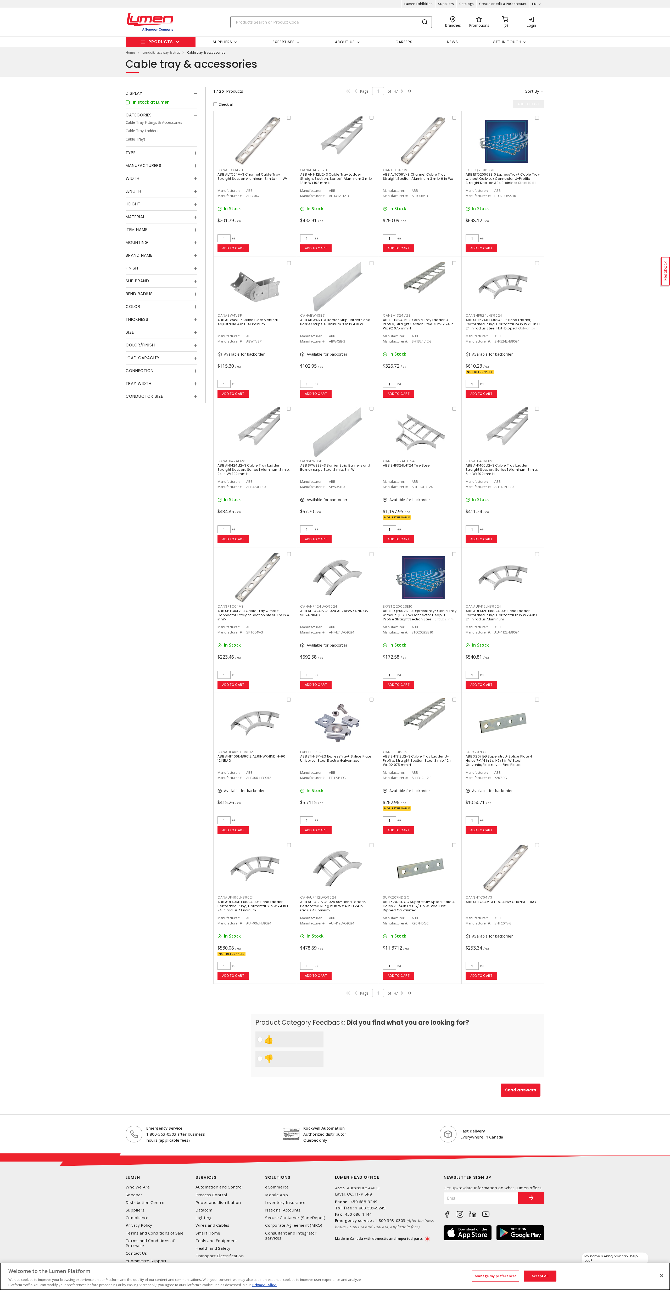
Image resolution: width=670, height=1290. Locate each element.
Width (132, 178)
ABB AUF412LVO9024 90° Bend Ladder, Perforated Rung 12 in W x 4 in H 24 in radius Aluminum (333, 906)
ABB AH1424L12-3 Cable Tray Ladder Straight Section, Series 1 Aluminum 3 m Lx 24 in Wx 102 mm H (253, 469)
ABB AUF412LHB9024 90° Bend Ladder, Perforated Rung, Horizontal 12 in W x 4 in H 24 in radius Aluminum (502, 615)
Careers (403, 41)
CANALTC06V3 (395, 170)
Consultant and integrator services (290, 1236)
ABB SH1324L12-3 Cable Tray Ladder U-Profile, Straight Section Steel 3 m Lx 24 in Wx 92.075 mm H (418, 324)
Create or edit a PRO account (503, 3)
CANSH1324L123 (397, 315)
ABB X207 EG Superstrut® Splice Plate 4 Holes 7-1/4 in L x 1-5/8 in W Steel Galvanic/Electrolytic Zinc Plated (499, 760)
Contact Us (136, 1253)
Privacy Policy (139, 1225)
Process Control (211, 1194)
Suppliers (446, 3)
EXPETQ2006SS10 (481, 170)
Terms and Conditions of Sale (154, 1233)
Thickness (137, 319)
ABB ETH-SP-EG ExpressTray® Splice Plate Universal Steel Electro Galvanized (335, 758)
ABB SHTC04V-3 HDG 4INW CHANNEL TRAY (501, 902)
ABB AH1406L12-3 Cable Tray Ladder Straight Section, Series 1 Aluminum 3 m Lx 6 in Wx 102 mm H (502, 469)
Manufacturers (143, 165)
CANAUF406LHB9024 (235, 897)
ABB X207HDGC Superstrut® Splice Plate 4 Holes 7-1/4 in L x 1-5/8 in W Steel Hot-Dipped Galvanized (419, 906)
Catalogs (466, 3)
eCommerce (277, 1187)
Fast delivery (472, 1131)
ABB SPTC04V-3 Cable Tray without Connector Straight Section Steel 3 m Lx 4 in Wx (253, 615)
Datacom (204, 1210)
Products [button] (160, 41)
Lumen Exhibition (418, 3)
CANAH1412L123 (313, 170)
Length (133, 191)
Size (130, 332)
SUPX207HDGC (396, 897)
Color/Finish (140, 345)
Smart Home (208, 1233)
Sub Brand (137, 281)
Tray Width (139, 383)
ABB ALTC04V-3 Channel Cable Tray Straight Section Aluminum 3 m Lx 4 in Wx (252, 176)
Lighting (204, 1217)
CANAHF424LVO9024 (318, 606)
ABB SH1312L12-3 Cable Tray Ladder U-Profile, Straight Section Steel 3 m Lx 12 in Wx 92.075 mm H (418, 760)
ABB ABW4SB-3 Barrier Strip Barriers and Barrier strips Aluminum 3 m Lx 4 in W (335, 322)
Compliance (137, 1217)
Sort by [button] (532, 91)
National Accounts (282, 1210)
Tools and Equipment (216, 1240)
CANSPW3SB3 (312, 461)
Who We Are (138, 1187)
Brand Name (139, 255)
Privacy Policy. (264, 1284)
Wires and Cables (213, 1225)
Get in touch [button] (507, 41)
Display (134, 93)
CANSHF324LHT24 (399, 461)
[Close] (661, 1276)
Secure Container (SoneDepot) (295, 1217)
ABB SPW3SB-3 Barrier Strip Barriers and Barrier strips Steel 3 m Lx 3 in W (335, 467)
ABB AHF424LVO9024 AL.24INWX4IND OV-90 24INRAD (335, 613)
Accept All (540, 1276)
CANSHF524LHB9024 (484, 315)
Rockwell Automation (324, 1128)
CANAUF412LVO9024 (318, 897)
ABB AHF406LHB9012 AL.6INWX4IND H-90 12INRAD (251, 758)
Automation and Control (219, 1187)
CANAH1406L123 (480, 461)
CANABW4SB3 (312, 315)
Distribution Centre (145, 1202)
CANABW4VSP (229, 315)
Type (131, 152)
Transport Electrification (220, 1255)
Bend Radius (139, 293)
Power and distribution (218, 1202)
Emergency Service (164, 1128)
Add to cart (233, 248)
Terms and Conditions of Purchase (150, 1243)
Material (135, 217)
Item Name (136, 229)
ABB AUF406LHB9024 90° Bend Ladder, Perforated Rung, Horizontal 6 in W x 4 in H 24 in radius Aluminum (253, 906)
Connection (140, 370)
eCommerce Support (146, 1260)
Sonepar (134, 1194)
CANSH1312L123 (396, 752)
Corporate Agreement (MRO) (293, 1225)
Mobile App (276, 1194)
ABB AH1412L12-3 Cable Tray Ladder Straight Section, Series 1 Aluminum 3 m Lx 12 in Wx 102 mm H (336, 178)
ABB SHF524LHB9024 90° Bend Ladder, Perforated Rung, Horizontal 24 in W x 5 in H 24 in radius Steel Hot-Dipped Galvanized (503, 324)
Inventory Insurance (285, 1202)
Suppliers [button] (222, 41)
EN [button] (534, 3)
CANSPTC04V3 (230, 606)
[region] (335, 1276)
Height (133, 204)
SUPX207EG (476, 752)
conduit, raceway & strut (161, 52)
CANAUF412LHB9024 (483, 606)
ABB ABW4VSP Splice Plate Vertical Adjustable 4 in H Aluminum (247, 322)
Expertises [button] (284, 41)
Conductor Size (144, 396)
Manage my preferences (495, 1276)
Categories (139, 115)
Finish (132, 268)
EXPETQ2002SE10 (397, 606)
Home (130, 52)
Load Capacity (143, 358)
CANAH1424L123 (231, 461)
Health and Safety (213, 1248)
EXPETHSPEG (311, 752)
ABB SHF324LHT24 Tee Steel (407, 465)
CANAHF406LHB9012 (235, 752)
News (452, 41)
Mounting (137, 242)
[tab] (161, 93)
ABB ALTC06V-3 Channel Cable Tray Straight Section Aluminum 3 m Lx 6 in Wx (418, 176)
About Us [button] (345, 41)
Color (133, 306)
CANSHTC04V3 (479, 897)
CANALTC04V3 (230, 170)
